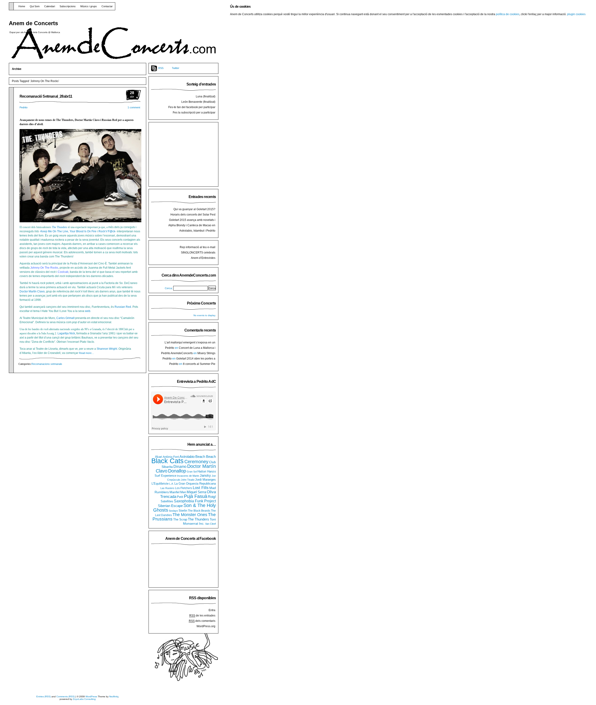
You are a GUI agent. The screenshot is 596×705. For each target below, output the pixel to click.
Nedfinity (113, 696)
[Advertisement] (186, 154)
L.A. (171, 483)
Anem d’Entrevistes (203, 258)
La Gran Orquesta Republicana (195, 483)
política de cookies (507, 14)
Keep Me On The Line (54, 231)
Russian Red (123, 306)
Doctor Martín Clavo (32, 291)
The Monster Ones (190, 514)
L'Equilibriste (160, 483)
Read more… (86, 353)
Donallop (177, 470)
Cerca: (169, 288)
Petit (180, 497)
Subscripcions (68, 6)
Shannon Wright (107, 348)
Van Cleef (210, 523)
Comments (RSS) (65, 696)
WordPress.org (205, 626)
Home (21, 6)
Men (183, 492)
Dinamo (179, 466)
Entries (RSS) (43, 696)
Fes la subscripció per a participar (194, 112)
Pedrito (23, 107)
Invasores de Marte (188, 475)
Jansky (205, 475)
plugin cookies (576, 14)
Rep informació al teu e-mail (197, 247)
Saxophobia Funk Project (195, 501)
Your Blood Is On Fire (83, 231)
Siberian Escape (170, 506)
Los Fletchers (183, 488)
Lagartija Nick (66, 333)
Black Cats (167, 461)
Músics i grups (88, 6)
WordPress (91, 696)
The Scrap (180, 519)
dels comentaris (202, 621)
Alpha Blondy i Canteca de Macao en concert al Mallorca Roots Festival (191, 227)
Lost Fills (201, 487)
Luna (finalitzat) (205, 96)
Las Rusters (167, 488)
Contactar (107, 6)
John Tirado (187, 479)
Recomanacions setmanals (46, 364)
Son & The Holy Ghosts (184, 508)
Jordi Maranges (205, 479)
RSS (160, 68)
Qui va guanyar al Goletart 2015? (194, 209)
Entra (212, 610)
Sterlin (183, 510)
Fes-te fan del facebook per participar (191, 107)
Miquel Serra (196, 492)
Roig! (212, 497)
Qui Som (35, 6)
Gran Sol (192, 471)
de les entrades (202, 615)
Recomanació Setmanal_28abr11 (46, 96)
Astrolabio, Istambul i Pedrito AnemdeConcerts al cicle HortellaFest (191, 232)
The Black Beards (199, 510)
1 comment (134, 107)
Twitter (175, 68)
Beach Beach (205, 457)
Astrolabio (187, 457)
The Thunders (59, 227)
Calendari (49, 6)
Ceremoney (196, 461)
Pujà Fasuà (195, 496)
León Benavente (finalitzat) (198, 101)
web (87, 311)
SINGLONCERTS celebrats (198, 252)
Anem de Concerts (33, 23)
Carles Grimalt (65, 318)
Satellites (167, 501)
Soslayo (173, 510)
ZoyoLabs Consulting (84, 699)
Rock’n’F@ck (106, 231)
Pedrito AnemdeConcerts (177, 353)
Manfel (174, 492)
